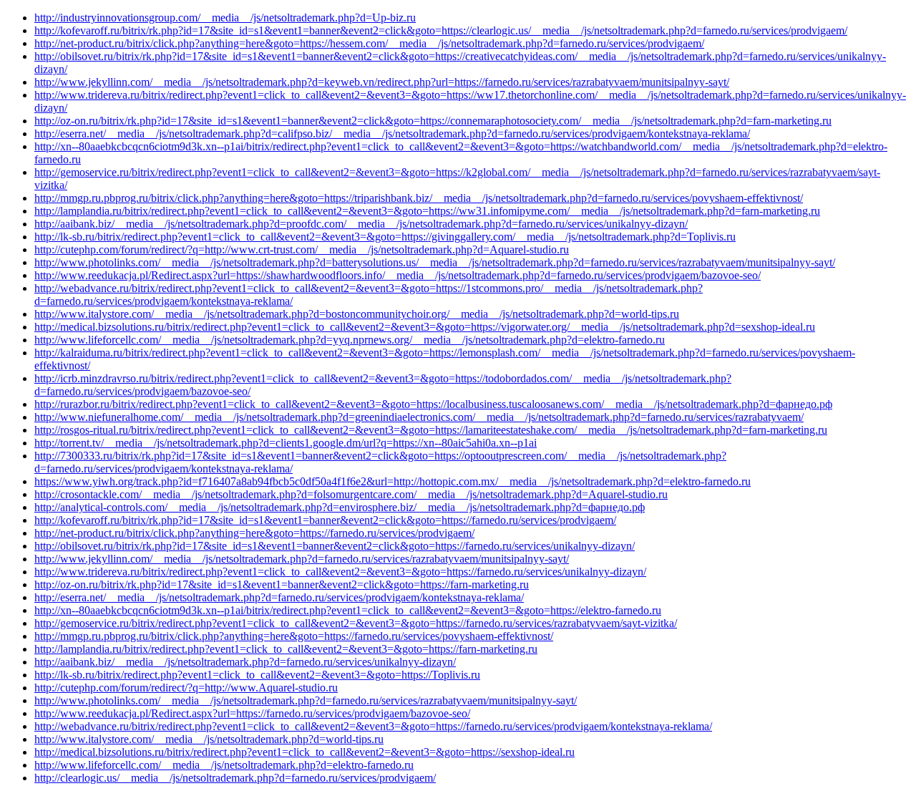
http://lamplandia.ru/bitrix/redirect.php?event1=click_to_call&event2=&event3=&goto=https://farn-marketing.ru (285, 649)
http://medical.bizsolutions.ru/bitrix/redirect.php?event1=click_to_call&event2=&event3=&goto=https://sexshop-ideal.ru (304, 752)
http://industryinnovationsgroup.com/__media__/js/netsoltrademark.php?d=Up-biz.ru (225, 17)
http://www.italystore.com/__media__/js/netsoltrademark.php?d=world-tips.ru (209, 739)
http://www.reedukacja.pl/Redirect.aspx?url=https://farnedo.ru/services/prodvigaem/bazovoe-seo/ (252, 713)
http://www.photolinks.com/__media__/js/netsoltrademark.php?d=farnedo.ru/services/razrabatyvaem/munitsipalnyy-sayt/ (305, 700)
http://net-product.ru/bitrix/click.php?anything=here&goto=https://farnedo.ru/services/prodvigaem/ (254, 533)
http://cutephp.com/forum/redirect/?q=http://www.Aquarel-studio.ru (186, 687)
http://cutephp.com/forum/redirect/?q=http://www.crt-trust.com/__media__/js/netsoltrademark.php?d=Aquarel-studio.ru (301, 249)
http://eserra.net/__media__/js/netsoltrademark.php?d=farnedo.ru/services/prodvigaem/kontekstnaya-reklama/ (279, 597)
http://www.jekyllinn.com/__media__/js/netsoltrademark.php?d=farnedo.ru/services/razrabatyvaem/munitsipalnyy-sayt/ (301, 559)
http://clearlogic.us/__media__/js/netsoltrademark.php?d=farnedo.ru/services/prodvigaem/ (235, 778)
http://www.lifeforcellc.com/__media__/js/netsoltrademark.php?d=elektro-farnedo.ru (224, 765)
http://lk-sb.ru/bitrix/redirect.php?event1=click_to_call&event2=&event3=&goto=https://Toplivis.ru (257, 675)
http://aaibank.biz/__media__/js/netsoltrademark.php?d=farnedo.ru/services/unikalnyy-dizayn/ (245, 662)
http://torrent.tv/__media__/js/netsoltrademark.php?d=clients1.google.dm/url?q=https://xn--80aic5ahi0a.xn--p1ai (285, 443)
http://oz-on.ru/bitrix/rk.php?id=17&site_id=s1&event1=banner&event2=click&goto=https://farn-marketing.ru (281, 584)
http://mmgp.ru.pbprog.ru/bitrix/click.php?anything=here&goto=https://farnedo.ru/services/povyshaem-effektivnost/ (293, 636)
